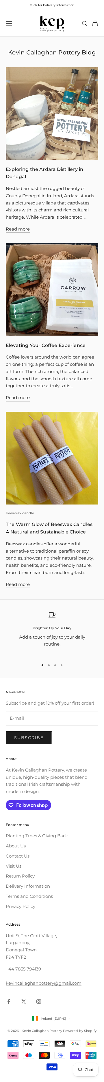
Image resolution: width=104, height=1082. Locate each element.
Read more (18, 229)
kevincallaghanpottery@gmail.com (43, 983)
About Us (16, 846)
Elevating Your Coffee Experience (46, 345)
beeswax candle (20, 513)
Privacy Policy (20, 906)
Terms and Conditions (29, 896)
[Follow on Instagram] (39, 1001)
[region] (52, 633)
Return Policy (20, 876)
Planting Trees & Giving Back (37, 835)
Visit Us (13, 866)
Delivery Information (28, 886)
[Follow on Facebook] (9, 1001)
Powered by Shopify (79, 1031)
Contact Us (17, 856)
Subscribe (29, 737)
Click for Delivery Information (52, 5)
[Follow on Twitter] (24, 1001)
